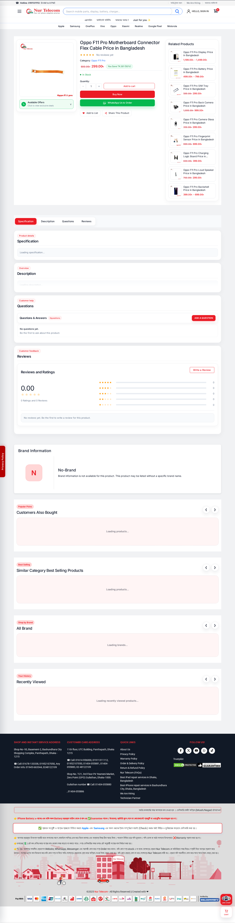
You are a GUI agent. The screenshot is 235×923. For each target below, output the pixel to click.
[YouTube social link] (196, 751)
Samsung (75, 26)
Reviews (86, 221)
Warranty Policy (128, 758)
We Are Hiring (193, 3)
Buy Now (117, 94)
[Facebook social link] (181, 751)
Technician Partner (130, 798)
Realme (139, 26)
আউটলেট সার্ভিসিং (104, 19)
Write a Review (202, 369)
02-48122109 (83, 767)
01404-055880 (103, 784)
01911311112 (100, 760)
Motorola (172, 26)
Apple (61, 26)
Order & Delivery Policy (132, 763)
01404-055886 (76, 791)
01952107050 (47, 763)
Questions (68, 221)
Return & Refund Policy (132, 767)
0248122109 (50, 767)
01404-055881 (91, 763)
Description (47, 221)
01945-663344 (34, 767)
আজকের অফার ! (122, 19)
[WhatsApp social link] (204, 751)
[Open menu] (19, 11)
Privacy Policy (127, 754)
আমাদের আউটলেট (211, 3)
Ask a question (203, 318)
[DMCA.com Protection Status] (185, 765)
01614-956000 (83, 760)
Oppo (113, 26)
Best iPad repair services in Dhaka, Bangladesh (138, 779)
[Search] (177, 11)
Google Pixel (155, 26)
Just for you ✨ (141, 19)
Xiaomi (125, 26)
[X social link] (188, 751)
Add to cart (129, 86)
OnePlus (90, 26)
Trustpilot (178, 759)
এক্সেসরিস (88, 19)
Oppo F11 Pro (98, 60)
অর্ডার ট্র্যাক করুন (176, 3)
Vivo (102, 26)
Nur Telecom (101, 891)
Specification (25, 221)
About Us (125, 749)
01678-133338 (30, 763)
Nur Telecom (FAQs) (131, 772)
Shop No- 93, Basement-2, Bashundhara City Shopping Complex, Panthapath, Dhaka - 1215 (38, 753)
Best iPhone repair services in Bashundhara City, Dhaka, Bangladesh (143, 787)
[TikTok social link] (212, 751)
